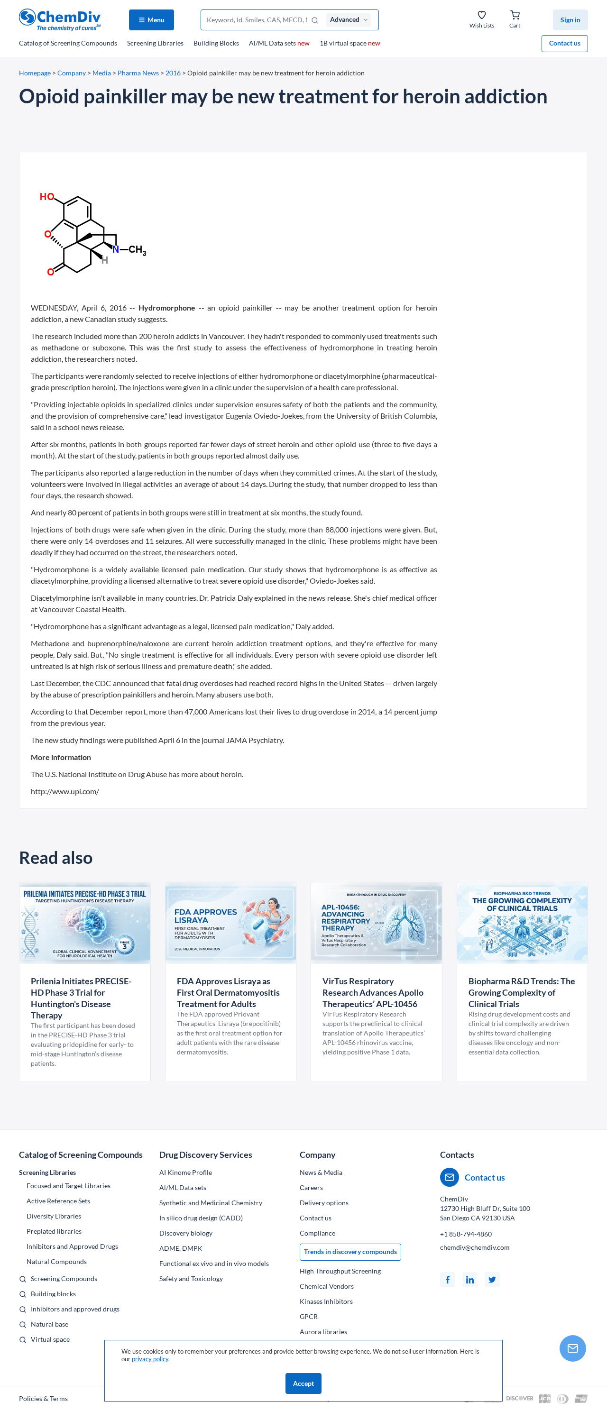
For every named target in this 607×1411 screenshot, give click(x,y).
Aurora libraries (323, 1332)
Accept (303, 1383)
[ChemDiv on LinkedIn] (470, 1279)
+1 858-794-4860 (466, 1234)
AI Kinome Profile (185, 1172)
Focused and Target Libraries (68, 1186)
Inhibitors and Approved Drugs (72, 1246)
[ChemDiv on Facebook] (447, 1279)
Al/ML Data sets (279, 43)
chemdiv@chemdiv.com (475, 1247)
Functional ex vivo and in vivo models (214, 1263)
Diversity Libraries (54, 1216)
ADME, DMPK (180, 1248)
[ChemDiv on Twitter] (492, 1279)
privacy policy (150, 1359)
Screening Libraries (155, 43)
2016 (173, 73)
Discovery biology (185, 1233)
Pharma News (138, 73)
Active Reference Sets (58, 1201)
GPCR (309, 1316)
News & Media (321, 1172)
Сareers (311, 1187)
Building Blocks (216, 43)
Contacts (457, 1154)
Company (71, 73)
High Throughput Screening (340, 1271)
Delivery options (324, 1203)
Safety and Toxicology (191, 1278)
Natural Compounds (57, 1261)
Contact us (564, 43)
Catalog (68, 43)
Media (101, 73)
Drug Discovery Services (205, 1154)
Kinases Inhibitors (326, 1301)
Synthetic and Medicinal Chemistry (210, 1203)
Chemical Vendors (327, 1286)
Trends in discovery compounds (350, 1251)
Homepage (35, 73)
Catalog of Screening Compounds (81, 1154)
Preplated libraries (54, 1231)
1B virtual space (350, 43)
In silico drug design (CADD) (201, 1218)
